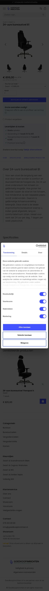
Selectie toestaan (24, 335)
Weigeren (24, 343)
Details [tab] (24, 253)
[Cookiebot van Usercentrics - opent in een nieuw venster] (35, 246)
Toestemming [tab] (8, 253)
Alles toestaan (24, 327)
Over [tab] (40, 253)
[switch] (42, 301)
